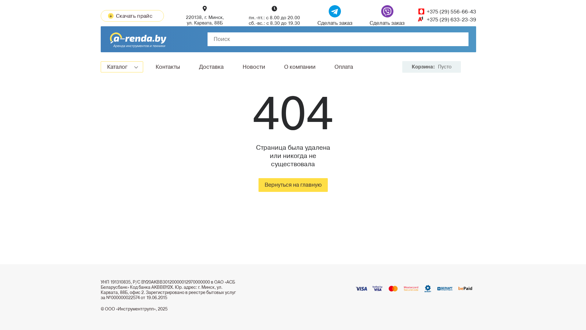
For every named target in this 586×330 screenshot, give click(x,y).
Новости (254, 67)
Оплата (344, 67)
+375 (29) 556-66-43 (451, 11)
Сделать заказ (335, 23)
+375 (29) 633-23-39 (451, 19)
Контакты (168, 67)
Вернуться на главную (293, 185)
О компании (300, 67)
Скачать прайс (134, 16)
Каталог (117, 67)
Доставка (211, 67)
